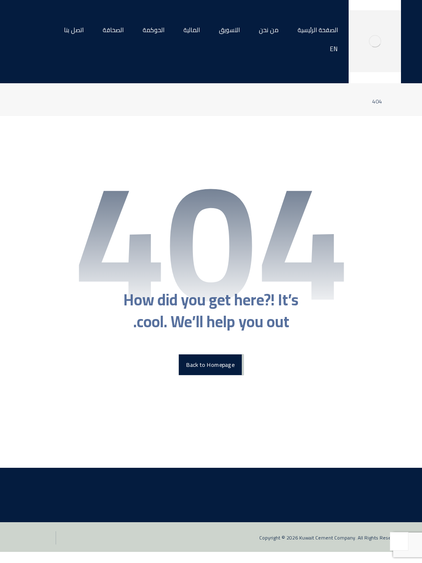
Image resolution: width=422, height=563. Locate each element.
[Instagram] (368, 453)
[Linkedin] (354, 453)
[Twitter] (381, 453)
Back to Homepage (210, 365)
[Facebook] (394, 453)
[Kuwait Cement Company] (375, 41)
